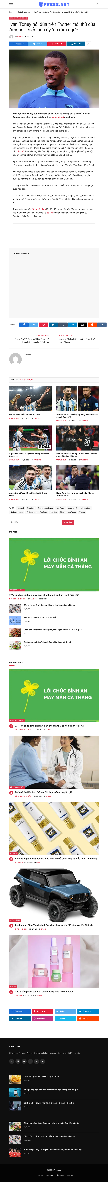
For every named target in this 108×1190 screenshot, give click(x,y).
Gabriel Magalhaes (45, 508)
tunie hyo (37, 418)
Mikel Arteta (85, 508)
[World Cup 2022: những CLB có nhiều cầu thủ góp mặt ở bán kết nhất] (77, 438)
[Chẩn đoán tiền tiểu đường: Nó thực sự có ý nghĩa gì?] (54, 762)
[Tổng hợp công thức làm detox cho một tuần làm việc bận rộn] (15, 1126)
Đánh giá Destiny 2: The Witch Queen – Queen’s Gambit (49, 1103)
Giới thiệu (49, 1175)
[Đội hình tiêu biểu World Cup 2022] (30, 398)
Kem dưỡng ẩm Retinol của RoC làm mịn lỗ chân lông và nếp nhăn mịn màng (56, 859)
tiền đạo (53, 512)
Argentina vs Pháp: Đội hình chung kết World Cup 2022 (29, 455)
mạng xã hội (57, 117)
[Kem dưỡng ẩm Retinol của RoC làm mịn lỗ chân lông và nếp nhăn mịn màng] (54, 828)
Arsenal (21, 508)
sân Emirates (31, 512)
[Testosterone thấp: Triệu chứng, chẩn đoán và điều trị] (15, 645)
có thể (50, 213)
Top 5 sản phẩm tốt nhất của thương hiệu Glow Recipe (44, 991)
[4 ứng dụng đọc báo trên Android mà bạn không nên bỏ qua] (15, 1092)
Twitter (82, 512)
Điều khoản (60, 1175)
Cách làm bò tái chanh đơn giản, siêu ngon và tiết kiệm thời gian (53, 630)
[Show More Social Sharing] (88, 44)
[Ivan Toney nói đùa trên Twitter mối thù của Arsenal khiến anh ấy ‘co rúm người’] (54, 79)
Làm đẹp (13, 986)
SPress (20, 37)
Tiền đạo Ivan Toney (68, 512)
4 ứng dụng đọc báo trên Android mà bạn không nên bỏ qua (51, 1090)
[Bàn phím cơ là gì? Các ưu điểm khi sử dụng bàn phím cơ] (15, 608)
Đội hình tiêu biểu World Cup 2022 (24, 415)
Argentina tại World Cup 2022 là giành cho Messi (28, 494)
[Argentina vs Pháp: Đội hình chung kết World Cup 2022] (30, 438)
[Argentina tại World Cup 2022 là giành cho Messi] (30, 477)
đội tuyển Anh (39, 209)
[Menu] (11, 4)
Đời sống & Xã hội (17, 590)
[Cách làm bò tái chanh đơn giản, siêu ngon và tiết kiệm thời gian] (15, 632)
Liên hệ (70, 1175)
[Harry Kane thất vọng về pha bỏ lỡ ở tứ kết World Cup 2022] (77, 477)
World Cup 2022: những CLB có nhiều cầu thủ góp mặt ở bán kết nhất (76, 455)
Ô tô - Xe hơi (15, 920)
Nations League (17, 512)
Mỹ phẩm (13, 853)
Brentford (31, 508)
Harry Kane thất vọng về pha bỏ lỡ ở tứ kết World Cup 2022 (75, 494)
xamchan (33, 599)
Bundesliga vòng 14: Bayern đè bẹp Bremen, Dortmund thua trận (53, 1150)
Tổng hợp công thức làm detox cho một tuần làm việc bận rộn (52, 1123)
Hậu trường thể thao (18, 18)
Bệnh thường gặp (17, 787)
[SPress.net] (54, 4)
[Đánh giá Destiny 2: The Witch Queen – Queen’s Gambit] (15, 1105)
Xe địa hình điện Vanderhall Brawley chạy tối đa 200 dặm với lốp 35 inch (54, 925)
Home (40, 1175)
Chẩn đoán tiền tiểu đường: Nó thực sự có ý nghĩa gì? (43, 792)
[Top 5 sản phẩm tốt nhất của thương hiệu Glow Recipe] (54, 961)
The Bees (43, 512)
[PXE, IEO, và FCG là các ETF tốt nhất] (15, 620)
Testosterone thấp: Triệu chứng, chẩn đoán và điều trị (48, 642)
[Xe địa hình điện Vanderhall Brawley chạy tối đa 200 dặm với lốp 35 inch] (54, 895)
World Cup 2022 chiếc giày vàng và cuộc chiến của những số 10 (77, 416)
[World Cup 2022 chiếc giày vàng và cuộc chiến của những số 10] (77, 398)
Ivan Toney (60, 508)
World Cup (14, 418)
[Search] (97, 4)
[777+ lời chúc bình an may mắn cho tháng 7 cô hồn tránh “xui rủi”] (54, 564)
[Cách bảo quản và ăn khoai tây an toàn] (15, 1079)
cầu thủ (20, 151)
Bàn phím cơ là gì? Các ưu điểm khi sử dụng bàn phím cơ (49, 605)
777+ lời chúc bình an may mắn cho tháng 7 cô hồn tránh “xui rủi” (44, 595)
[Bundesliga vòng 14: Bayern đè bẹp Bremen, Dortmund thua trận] (15, 1152)
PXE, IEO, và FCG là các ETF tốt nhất (40, 617)
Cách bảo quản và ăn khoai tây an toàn (41, 1076)
